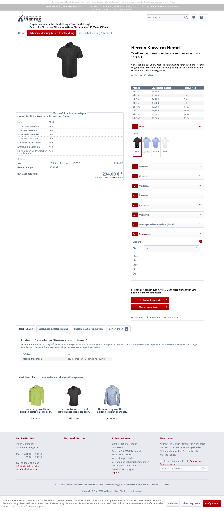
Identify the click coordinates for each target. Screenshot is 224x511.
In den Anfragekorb (150, 300)
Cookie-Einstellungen (123, 469)
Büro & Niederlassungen (124, 443)
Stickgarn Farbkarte (122, 454)
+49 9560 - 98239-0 (98, 27)
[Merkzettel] (194, 17)
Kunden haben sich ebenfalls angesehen (63, 377)
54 (136, 273)
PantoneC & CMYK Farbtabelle (127, 451)
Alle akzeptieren (191, 503)
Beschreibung (25, 328)
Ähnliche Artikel (26, 377)
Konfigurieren (212, 503)
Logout (115, 472)
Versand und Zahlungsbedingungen (130, 461)
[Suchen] (186, 17)
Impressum (118, 447)
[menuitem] (168, 17)
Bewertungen (118, 328)
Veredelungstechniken (123, 458)
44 (136, 248)
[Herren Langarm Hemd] (36, 395)
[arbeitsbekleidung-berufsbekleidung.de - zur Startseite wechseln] (30, 18)
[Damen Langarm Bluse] (112, 395)
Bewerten (154, 317)
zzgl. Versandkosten (114, 177)
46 (136, 256)
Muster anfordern (148, 307)
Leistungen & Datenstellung (53, 328)
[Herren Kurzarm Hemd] (74, 395)
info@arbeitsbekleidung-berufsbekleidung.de (28, 468)
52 (136, 269)
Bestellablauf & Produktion (88, 328)
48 (136, 260)
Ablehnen (173, 503)
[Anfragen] (203, 17)
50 (136, 264)
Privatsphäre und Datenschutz (127, 465)
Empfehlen (173, 317)
